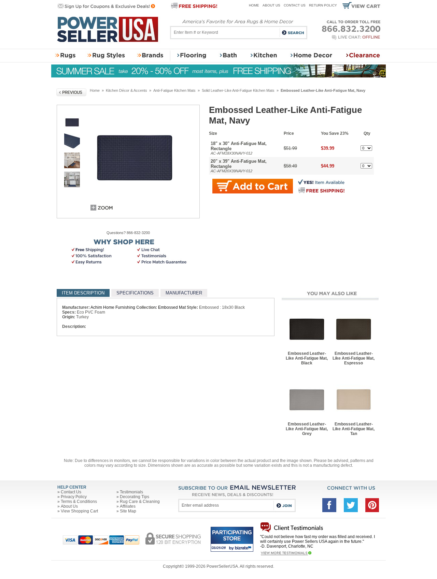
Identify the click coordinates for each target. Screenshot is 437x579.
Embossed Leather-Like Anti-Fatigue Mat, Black (307, 358)
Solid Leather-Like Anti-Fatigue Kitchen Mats (238, 90)
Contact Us (295, 5)
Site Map (128, 511)
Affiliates (128, 506)
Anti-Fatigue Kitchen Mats (174, 90)
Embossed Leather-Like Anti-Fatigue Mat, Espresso (354, 358)
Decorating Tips (134, 496)
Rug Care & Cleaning (140, 501)
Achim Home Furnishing (112, 307)
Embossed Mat (172, 307)
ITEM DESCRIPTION (83, 292)
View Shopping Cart (79, 511)
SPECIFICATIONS (135, 292)
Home (254, 5)
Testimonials (131, 492)
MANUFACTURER (184, 292)
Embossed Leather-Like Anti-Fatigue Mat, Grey (307, 429)
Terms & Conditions (79, 501)
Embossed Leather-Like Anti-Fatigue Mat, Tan (354, 429)
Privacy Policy (74, 496)
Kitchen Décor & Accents (126, 90)
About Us (271, 5)
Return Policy (323, 5)
